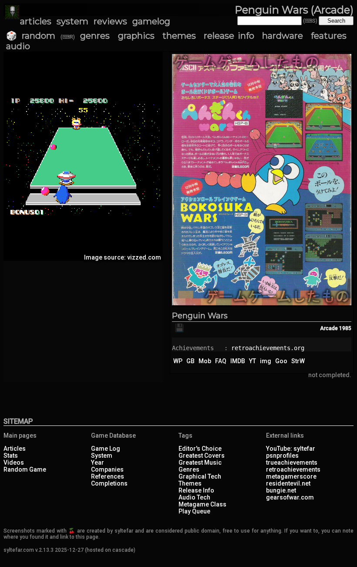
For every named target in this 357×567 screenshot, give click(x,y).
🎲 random (30, 35)
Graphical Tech (199, 476)
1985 (345, 328)
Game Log (105, 448)
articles (35, 21)
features (329, 35)
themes (179, 35)
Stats (10, 455)
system (72, 21)
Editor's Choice (200, 448)
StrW (298, 361)
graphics (136, 35)
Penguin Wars (200, 316)
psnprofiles (282, 455)
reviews (110, 21)
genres (95, 35)
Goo (281, 361)
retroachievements (293, 469)
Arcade (329, 328)
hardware (282, 35)
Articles (14, 448)
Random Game (24, 469)
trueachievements (291, 462)
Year (97, 462)
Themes (190, 483)
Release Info (196, 490)
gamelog (151, 21)
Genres (188, 469)
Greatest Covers (201, 455)
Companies (107, 469)
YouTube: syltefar (290, 448)
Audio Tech (194, 497)
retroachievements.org (267, 347)
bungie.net (281, 490)
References (107, 476)
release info (229, 35)
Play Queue (194, 511)
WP (177, 361)
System (101, 455)
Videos (13, 462)
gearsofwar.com (290, 497)
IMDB (237, 361)
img (265, 361)
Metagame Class (202, 504)
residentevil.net (288, 483)
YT (252, 361)
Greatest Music (200, 462)
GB (190, 361)
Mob (205, 361)
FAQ (220, 361)
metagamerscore (291, 476)
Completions (109, 483)
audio (18, 46)
